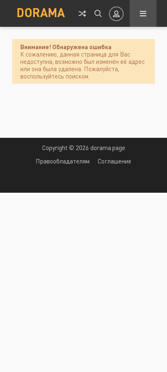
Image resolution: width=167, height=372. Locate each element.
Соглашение (114, 161)
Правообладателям (63, 161)
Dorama (41, 12)
